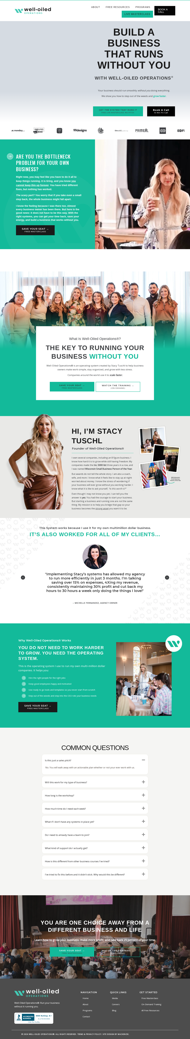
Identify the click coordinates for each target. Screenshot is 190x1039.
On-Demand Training (151, 1004)
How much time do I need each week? (65, 808)
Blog (114, 1010)
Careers (116, 1004)
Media (115, 998)
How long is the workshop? (59, 795)
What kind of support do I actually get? (66, 848)
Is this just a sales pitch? (58, 760)
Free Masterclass (149, 998)
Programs (142, 7)
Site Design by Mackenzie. (116, 1034)
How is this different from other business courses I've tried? (77, 861)
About (95, 7)
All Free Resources (150, 1010)
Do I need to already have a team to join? (67, 835)
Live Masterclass (137, 14)
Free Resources (118, 7)
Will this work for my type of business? (66, 782)
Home (86, 998)
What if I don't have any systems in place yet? (69, 821)
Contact (86, 1016)
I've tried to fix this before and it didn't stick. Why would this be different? (85, 874)
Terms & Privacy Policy (89, 1034)
